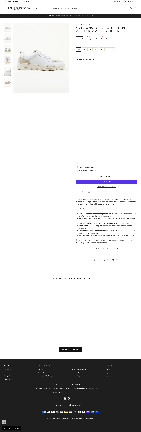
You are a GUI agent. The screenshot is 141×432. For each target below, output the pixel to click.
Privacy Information (78, 373)
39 (101, 49)
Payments (41, 373)
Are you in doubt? (106, 253)
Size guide (7, 376)
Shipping (88, 39)
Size (78, 45)
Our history (7, 1)
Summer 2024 (56, 8)
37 (90, 49)
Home (78, 25)
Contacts (7, 379)
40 (107, 49)
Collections (85, 25)
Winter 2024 (41, 8)
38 (96, 49)
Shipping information (106, 248)
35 (79, 49)
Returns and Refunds (45, 376)
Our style (7, 373)
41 (112, 49)
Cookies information (78, 376)
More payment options (106, 187)
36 (84, 49)
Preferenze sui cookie (11, 428)
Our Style (16, 1)
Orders (107, 376)
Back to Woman (71, 349)
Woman (75, 8)
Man (67, 8)
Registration (109, 373)
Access (107, 369)
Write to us (25, 1)
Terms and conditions (79, 369)
